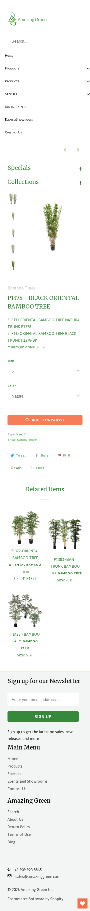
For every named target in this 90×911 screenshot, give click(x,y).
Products (15, 766)
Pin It (66, 455)
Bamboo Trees (21, 287)
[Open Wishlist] (83, 903)
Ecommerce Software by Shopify (35, 899)
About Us (15, 819)
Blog (11, 842)
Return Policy (19, 827)
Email (40, 468)
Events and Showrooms (28, 781)
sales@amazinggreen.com (36, 876)
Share (44, 455)
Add (19, 468)
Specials (14, 774)
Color (12, 386)
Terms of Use (19, 834)
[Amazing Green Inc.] (28, 18)
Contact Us (17, 789)
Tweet (21, 455)
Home (13, 758)
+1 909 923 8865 (26, 870)
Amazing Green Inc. (37, 889)
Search (13, 812)
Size (11, 361)
